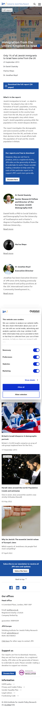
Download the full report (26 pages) (20, 85)
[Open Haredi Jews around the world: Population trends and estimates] (21, 469)
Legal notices (7, 693)
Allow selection (21, 394)
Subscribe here (21, 571)
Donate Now (8, 673)
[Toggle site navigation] (39, 4)
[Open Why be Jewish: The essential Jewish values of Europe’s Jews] (21, 521)
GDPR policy (6, 684)
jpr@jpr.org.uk (12, 610)
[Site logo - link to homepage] (17, 4)
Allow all (21, 387)
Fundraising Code (9, 696)
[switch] (36, 357)
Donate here (12, 179)
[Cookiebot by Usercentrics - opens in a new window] (29, 311)
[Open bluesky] (31, 587)
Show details (30, 380)
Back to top (19, 579)
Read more (8, 229)
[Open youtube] (24, 587)
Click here (6, 641)
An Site (8, 705)
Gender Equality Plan (10, 690)
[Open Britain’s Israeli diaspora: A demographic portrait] (21, 417)
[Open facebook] (10, 587)
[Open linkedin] (17, 587)
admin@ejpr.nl (12, 633)
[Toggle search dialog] (34, 4)
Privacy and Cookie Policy (12, 687)
